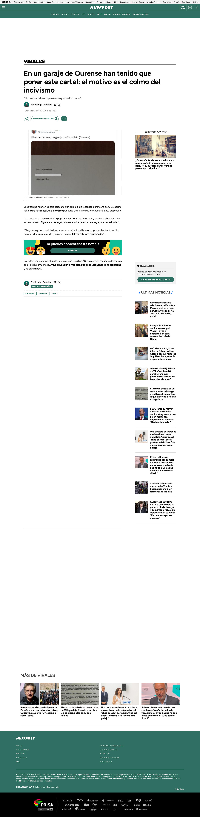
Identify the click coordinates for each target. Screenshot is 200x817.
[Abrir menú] (3, 7)
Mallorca (107, 2)
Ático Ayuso (18, 2)
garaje (55, 293)
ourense (42, 293)
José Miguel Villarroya (74, 2)
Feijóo (28, 2)
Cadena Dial (116, 804)
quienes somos (22, 750)
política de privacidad (109, 758)
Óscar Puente (38, 2)
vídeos (91, 14)
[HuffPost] (25, 738)
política (55, 14)
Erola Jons (167, 2)
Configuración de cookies (111, 746)
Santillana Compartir (109, 800)
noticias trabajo (121, 14)
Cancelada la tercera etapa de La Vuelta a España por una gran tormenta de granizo (161, 487)
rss (17, 762)
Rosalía (176, 2)
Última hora (183, 7)
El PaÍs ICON (105, 808)
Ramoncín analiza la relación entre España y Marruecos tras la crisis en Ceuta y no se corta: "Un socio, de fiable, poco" (162, 309)
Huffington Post (72, 804)
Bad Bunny (186, 2)
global (65, 14)
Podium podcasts (94, 808)
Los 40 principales (82, 800)
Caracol (148, 800)
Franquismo (124, 2)
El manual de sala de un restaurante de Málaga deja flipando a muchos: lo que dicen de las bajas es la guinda (163, 394)
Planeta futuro (136, 804)
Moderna (80, 808)
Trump (99, 2)
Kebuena (146, 804)
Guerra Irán (89, 2)
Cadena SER (121, 800)
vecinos (29, 293)
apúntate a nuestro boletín (155, 279)
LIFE (83, 14)
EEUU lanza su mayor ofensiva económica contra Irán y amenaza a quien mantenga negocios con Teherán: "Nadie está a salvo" (163, 415)
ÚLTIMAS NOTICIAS (141, 14)
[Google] (54, 105)
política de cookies (108, 750)
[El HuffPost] (101, 7)
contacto (20, 754)
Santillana (94, 800)
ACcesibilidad (106, 762)
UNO (87, 804)
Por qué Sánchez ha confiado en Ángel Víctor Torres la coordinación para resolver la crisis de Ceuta (160, 332)
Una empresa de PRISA (45, 803)
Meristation (142, 808)
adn (138, 800)
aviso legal (105, 754)
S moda (117, 808)
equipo (19, 746)
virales (75, 14)
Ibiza (116, 2)
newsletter (21, 758)
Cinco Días (106, 804)
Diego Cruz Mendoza (55, 2)
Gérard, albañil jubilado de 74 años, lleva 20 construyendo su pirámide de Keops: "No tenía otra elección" (162, 374)
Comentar (72, 250)
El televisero (104, 14)
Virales (34, 61)
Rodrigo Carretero (43, 104)
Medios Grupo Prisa (44, 809)
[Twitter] (58, 105)
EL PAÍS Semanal (126, 804)
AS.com (129, 800)
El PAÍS (69, 800)
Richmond (67, 808)
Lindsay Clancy (138, 2)
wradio (95, 804)
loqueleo (129, 808)
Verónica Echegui (153, 2)
